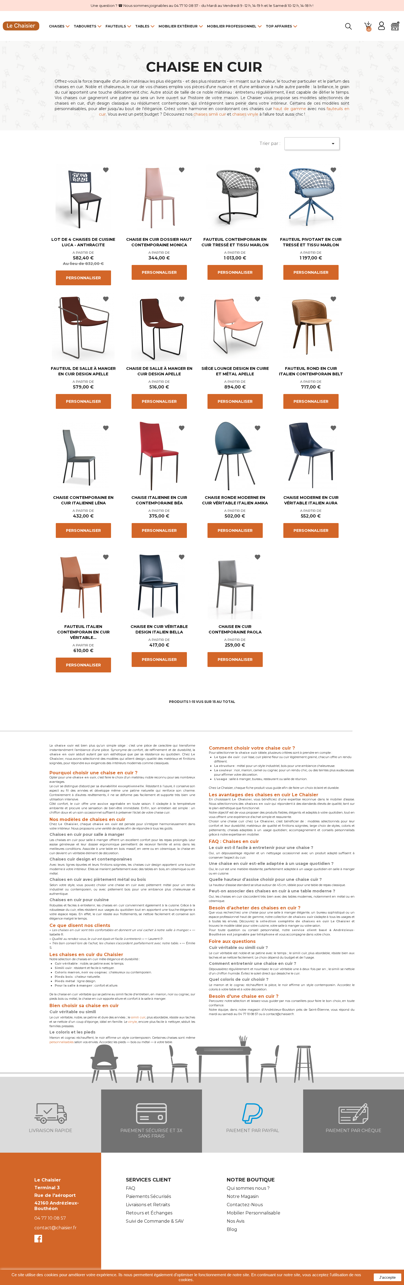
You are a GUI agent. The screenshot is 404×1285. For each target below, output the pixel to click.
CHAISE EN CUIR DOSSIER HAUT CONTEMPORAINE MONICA (159, 242)
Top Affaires (279, 26)
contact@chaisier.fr (55, 1227)
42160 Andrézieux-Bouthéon (56, 1205)
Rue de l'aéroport (55, 1195)
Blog (232, 1229)
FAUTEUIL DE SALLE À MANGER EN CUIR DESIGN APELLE (83, 371)
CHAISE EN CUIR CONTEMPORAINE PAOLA (235, 629)
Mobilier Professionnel (231, 26)
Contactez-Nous (245, 1204)
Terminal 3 (47, 1187)
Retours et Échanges (149, 1213)
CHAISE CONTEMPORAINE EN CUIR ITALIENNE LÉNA (83, 500)
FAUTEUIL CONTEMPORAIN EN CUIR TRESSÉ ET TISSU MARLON (235, 242)
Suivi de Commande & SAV (155, 1221)
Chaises (56, 26)
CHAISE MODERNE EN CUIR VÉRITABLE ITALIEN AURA (311, 500)
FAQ (130, 1188)
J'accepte (387, 1277)
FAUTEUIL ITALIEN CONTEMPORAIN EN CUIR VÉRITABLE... (83, 632)
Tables (142, 26)
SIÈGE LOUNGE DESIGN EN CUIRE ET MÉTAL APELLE (235, 371)
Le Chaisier (47, 1180)
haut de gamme (289, 108)
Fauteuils (116, 26)
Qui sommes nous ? (248, 1188)
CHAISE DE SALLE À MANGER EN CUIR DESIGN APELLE (159, 371)
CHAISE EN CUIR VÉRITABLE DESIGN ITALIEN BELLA (159, 629)
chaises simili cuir (209, 114)
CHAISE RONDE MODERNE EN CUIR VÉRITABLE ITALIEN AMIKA (235, 500)
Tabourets (85, 26)
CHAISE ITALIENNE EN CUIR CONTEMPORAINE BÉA (159, 500)
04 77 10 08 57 (50, 1218)
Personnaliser (83, 277)
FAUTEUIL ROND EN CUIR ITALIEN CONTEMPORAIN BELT (311, 371)
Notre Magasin (243, 1196)
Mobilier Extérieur (178, 26)
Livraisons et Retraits (148, 1204)
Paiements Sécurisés (148, 1196)
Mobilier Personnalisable (253, 1213)
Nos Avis (235, 1221)
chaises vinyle (245, 114)
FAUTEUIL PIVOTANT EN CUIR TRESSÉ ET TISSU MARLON (311, 242)
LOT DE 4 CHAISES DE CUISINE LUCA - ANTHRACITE (83, 242)
